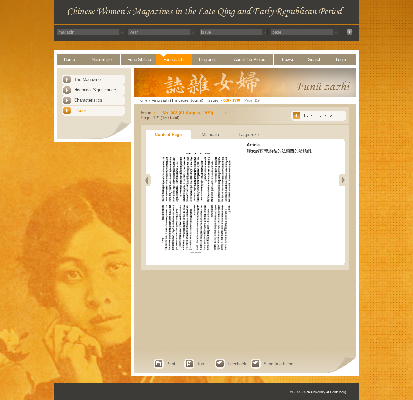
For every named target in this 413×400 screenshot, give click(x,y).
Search (314, 59)
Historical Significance (95, 89)
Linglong (207, 59)
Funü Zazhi (173, 59)
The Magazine (87, 79)
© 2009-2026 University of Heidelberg (318, 392)
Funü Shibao (139, 59)
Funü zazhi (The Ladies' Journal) (177, 100)
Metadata (210, 134)
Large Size (249, 134)
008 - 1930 (231, 100)
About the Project (250, 59)
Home (69, 59)
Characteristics (88, 100)
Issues (80, 110)
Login (341, 59)
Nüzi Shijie (102, 59)
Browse (287, 59)
